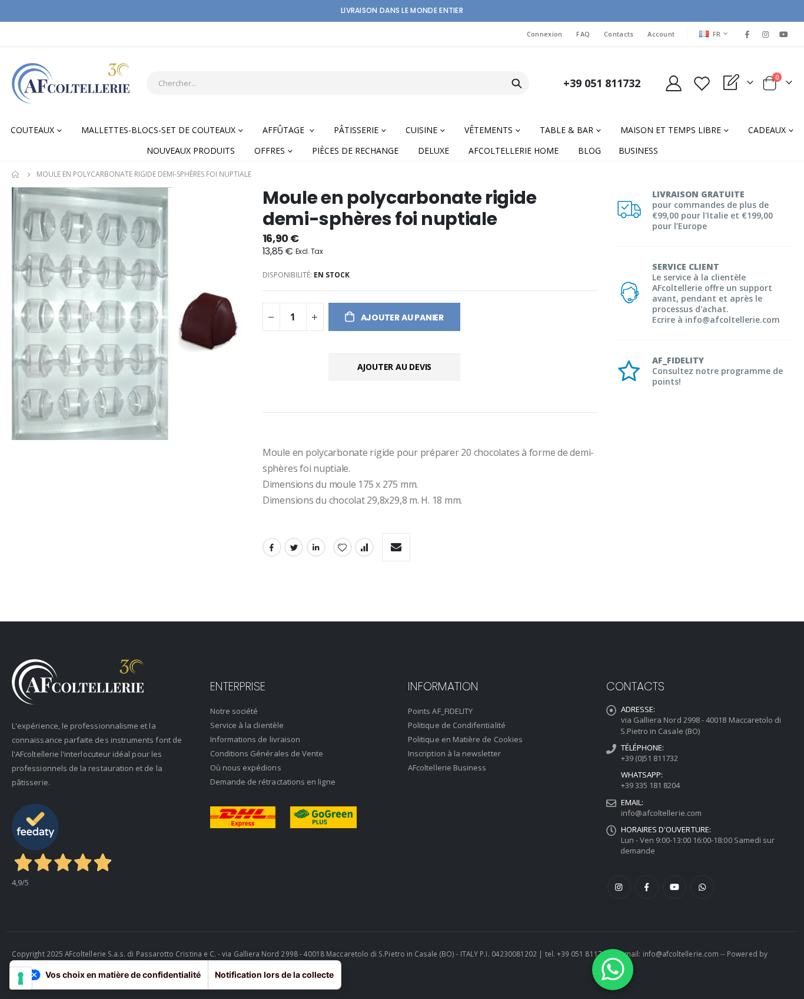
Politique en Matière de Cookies (465, 739)
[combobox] (338, 83)
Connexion (544, 33)
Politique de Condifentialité (457, 725)
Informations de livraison (255, 739)
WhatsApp (702, 887)
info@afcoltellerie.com (661, 813)
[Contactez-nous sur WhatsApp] (612, 969)
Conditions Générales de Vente (267, 753)
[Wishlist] (701, 83)
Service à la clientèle (247, 725)
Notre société (234, 711)
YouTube (674, 887)
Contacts (618, 33)
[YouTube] (784, 34)
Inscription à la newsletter (454, 753)
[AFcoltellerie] (70, 83)
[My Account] (673, 83)
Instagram (619, 887)
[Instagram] (765, 34)
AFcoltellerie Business (447, 767)
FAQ (583, 33)
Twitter (293, 547)
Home (16, 174)
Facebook (272, 547)
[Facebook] (747, 34)
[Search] (517, 83)
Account (661, 33)
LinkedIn (316, 547)
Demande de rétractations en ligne (272, 781)
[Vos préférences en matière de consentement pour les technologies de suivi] (20, 978)
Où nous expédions (245, 767)
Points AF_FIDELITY (440, 711)
